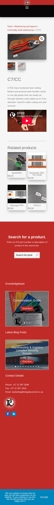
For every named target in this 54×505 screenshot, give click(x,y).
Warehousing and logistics (25, 26)
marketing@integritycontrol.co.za (27, 392)
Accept (44, 497)
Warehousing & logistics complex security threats (27, 350)
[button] (41, 38)
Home (10, 26)
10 (38, 366)
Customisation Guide (27, 300)
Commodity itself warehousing (21, 30)
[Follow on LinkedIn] (13, 413)
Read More (27, 308)
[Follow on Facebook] (7, 413)
